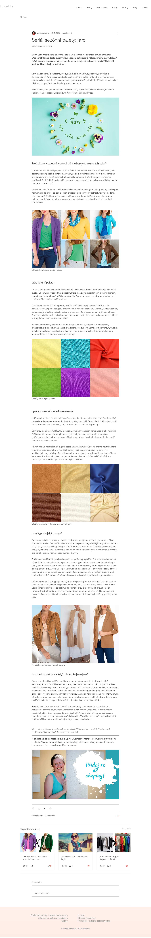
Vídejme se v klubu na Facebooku (53, 918)
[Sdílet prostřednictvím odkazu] (50, 808)
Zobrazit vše (126, 829)
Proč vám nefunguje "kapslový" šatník (109, 858)
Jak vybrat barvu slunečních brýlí (74, 858)
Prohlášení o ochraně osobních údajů (94, 921)
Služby (65, 921)
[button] (90, 7)
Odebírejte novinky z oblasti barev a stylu (49, 915)
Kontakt (81, 915)
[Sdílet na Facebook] (33, 808)
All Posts (23, 17)
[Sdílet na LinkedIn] (44, 808)
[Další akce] (117, 33)
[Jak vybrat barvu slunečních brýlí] (76, 842)
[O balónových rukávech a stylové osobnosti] (37, 842)
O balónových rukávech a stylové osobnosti (35, 858)
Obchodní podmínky (87, 918)
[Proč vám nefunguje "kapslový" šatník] (114, 842)
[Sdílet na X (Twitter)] (39, 808)
